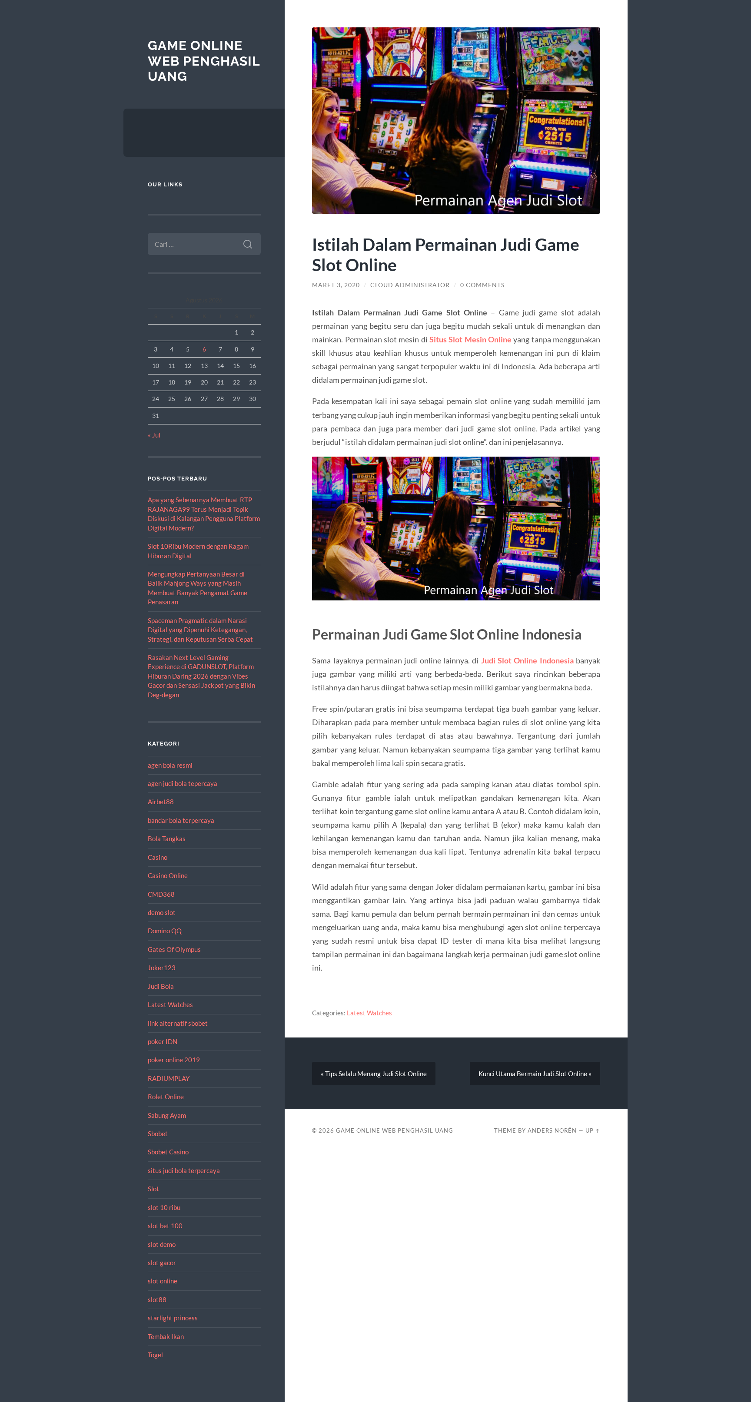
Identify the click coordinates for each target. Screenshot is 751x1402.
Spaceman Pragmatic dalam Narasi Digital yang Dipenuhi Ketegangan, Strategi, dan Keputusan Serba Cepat (200, 629)
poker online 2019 (174, 1060)
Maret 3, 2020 (336, 285)
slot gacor (162, 1262)
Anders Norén (552, 1130)
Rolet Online (166, 1096)
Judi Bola (161, 986)
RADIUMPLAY (168, 1078)
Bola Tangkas (167, 838)
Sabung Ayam (167, 1115)
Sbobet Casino (168, 1152)
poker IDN (162, 1041)
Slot (153, 1189)
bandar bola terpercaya (181, 820)
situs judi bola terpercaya (184, 1170)
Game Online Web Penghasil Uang (204, 61)
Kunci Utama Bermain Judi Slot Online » (535, 1073)
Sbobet (158, 1133)
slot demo (162, 1244)
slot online (162, 1281)
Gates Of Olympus (174, 949)
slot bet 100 (165, 1226)
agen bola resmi (170, 765)
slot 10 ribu (164, 1207)
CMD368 (161, 894)
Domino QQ (165, 931)
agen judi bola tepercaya (182, 783)
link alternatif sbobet (178, 1023)
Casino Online (168, 875)
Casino (157, 857)
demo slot (162, 912)
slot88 (157, 1299)
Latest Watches (170, 1004)
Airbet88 (161, 801)
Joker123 (162, 967)
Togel (155, 1355)
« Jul (154, 435)
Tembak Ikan (166, 1336)
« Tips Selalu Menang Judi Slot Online (374, 1073)
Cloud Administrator (410, 285)
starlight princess (173, 1318)
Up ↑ (592, 1130)
